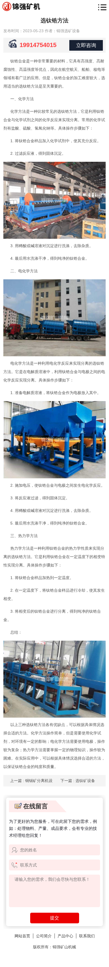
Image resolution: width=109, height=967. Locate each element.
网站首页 (22, 936)
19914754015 (38, 44)
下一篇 (77, 780)
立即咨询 (86, 45)
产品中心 (65, 936)
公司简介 (44, 936)
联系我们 (87, 936)
